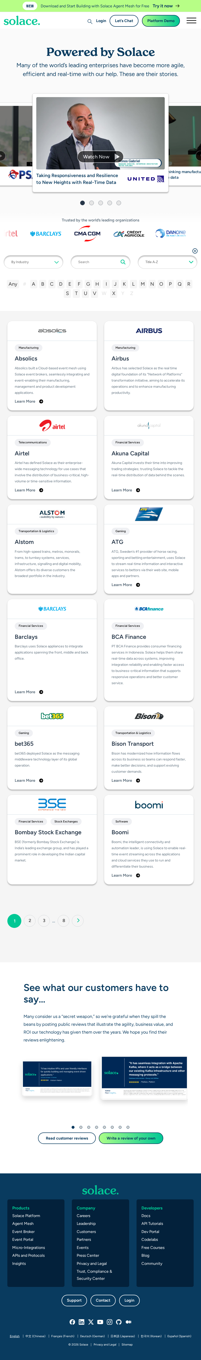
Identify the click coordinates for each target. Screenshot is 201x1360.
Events (82, 1247)
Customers (86, 1231)
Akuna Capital (130, 453)
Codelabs (149, 1239)
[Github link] (119, 1322)
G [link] (88, 284)
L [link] (133, 284)
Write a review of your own (131, 1138)
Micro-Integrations (28, 1247)
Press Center (88, 1255)
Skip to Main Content (24, 17)
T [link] (76, 293)
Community (151, 1263)
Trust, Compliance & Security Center (94, 1275)
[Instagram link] (110, 1322)
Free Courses (152, 1247)
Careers (83, 1215)
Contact (103, 1300)
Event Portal (22, 1239)
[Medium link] (128, 1322)
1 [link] (17, 921)
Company (86, 1208)
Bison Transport (133, 743)
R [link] (188, 284)
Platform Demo (161, 20)
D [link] (61, 284)
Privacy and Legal (92, 1263)
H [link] (97, 284)
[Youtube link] (100, 1322)
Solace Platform (26, 1215)
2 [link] (32, 920)
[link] (78, 921)
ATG (117, 542)
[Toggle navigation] (191, 20)
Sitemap (127, 1344)
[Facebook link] (72, 1322)
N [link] (152, 284)
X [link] (113, 293)
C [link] (51, 284)
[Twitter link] (91, 1322)
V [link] (94, 293)
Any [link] (13, 284)
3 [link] (46, 920)
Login (101, 20)
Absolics (26, 358)
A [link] (33, 284)
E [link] (69, 284)
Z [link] (131, 293)
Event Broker (23, 1231)
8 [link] (65, 920)
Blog (145, 1255)
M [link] (143, 284)
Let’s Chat (124, 20)
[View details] (24, 174)
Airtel (22, 453)
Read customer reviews (67, 1138)
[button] (100, 157)
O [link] (161, 284)
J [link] (115, 284)
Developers (152, 1208)
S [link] (67, 293)
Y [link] (122, 293)
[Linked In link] (82, 1322)
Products (20, 1208)
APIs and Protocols (28, 1255)
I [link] (106, 284)
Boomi (120, 832)
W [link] (104, 293)
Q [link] (180, 284)
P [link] (170, 284)
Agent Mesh (23, 1223)
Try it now (163, 5)
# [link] (24, 284)
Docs (145, 1215)
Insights (19, 1263)
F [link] (79, 284)
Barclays (26, 636)
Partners (84, 1239)
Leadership (86, 1223)
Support (74, 1300)
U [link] (85, 293)
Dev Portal (150, 1231)
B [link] (42, 284)
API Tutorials (152, 1223)
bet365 (24, 743)
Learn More (25, 401)
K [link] (124, 284)
